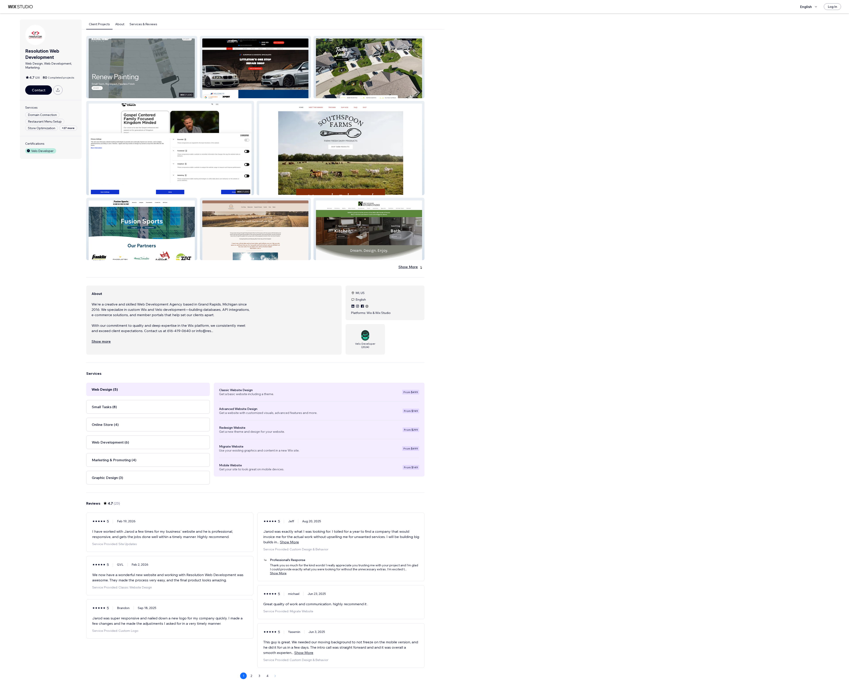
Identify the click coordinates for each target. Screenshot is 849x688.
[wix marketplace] (20, 6)
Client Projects (99, 24)
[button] (141, 67)
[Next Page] (275, 676)
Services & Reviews (143, 24)
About (119, 24)
